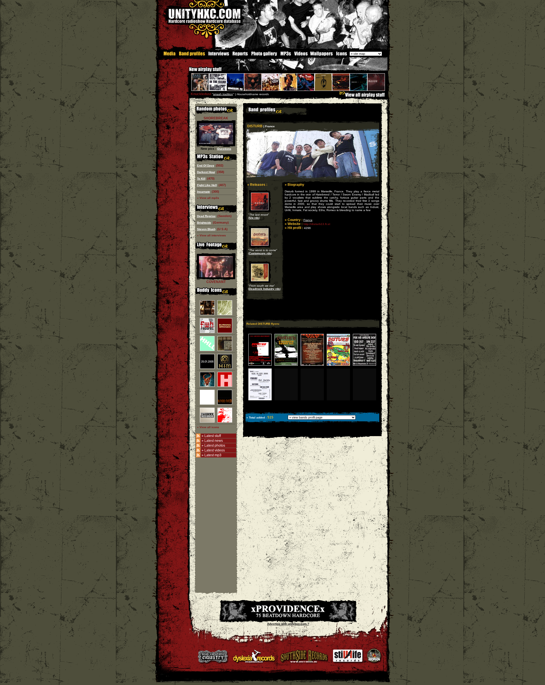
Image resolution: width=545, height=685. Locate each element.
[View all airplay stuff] (363, 96)
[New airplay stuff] (186, 72)
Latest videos (214, 450)
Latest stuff (212, 436)
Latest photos (214, 445)
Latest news (213, 441)
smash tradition (223, 94)
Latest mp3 (212, 455)
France (308, 220)
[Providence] (288, 618)
